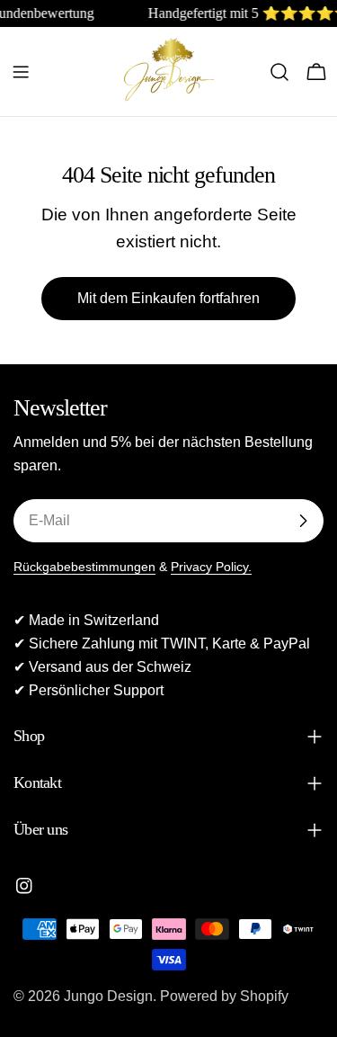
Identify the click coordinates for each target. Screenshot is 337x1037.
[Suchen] (279, 72)
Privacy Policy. (211, 566)
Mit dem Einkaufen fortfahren (168, 298)
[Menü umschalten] (21, 72)
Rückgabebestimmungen (84, 566)
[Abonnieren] (303, 521)
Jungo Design (108, 996)
